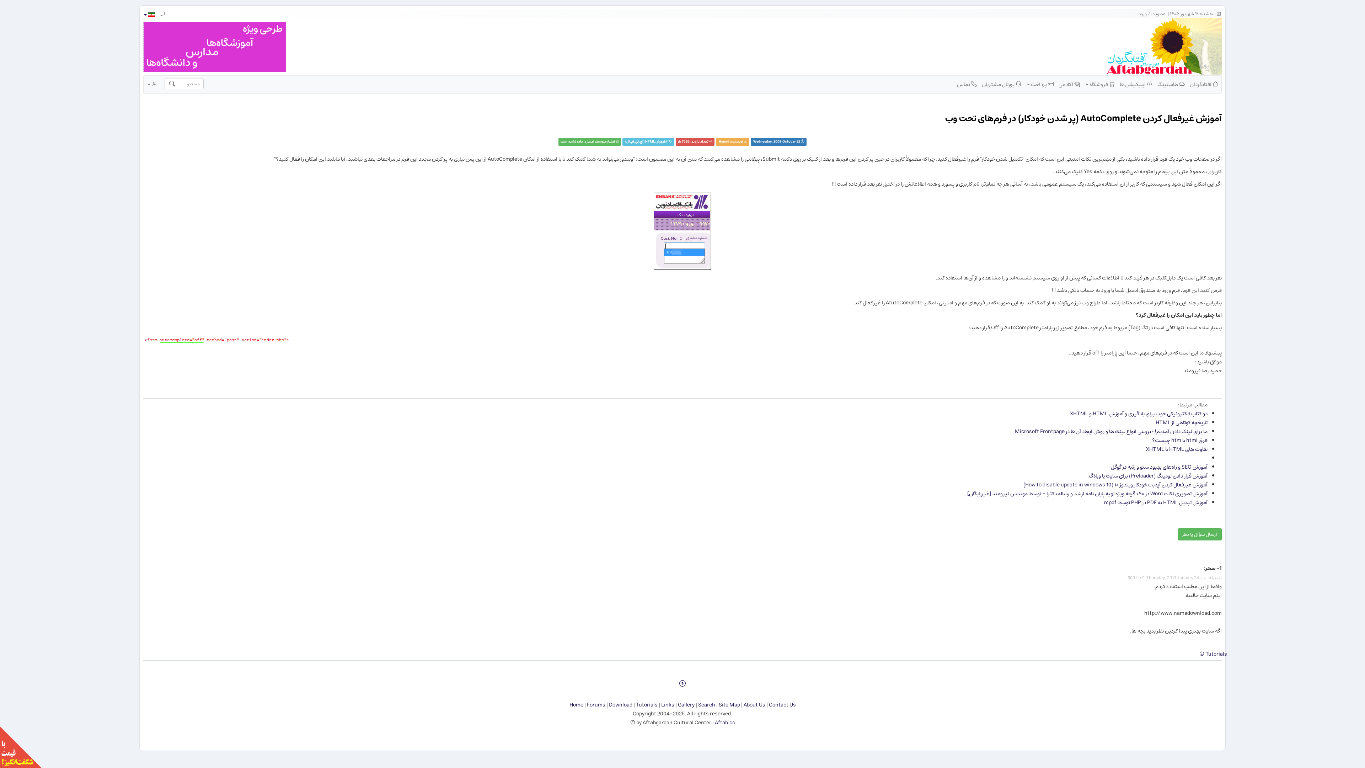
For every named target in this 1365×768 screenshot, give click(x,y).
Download (620, 705)
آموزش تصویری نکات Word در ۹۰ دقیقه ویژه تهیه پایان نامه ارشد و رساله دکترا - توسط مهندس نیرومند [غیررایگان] (1087, 493)
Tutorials (647, 705)
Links (667, 705)
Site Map (729, 705)
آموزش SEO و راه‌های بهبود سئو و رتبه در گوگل (1159, 467)
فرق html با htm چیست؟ (1180, 440)
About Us (754, 705)
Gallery (686, 705)
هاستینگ (1168, 84)
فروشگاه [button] (1098, 84)
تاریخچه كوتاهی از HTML (1182, 422)
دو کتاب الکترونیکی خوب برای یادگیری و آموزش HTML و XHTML (1139, 413)
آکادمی (1066, 84)
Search (706, 705)
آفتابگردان (1201, 84)
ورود (1143, 14)
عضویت (1158, 14)
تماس (964, 84)
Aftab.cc (725, 722)
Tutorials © (1213, 654)
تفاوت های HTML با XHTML (1177, 449)
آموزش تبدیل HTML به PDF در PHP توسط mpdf (1156, 502)
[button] (149, 15)
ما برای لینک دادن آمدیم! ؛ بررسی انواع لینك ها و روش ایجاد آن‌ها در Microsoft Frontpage (1111, 431)
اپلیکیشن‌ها (1133, 84)
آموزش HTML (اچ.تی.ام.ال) (645, 142)
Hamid (724, 142)
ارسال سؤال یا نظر (1199, 534)
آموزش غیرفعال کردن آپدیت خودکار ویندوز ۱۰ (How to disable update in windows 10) (1115, 485)
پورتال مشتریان (999, 84)
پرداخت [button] (1039, 84)
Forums (596, 705)
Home (576, 705)
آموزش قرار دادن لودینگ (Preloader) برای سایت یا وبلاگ (1148, 476)
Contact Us (782, 705)
